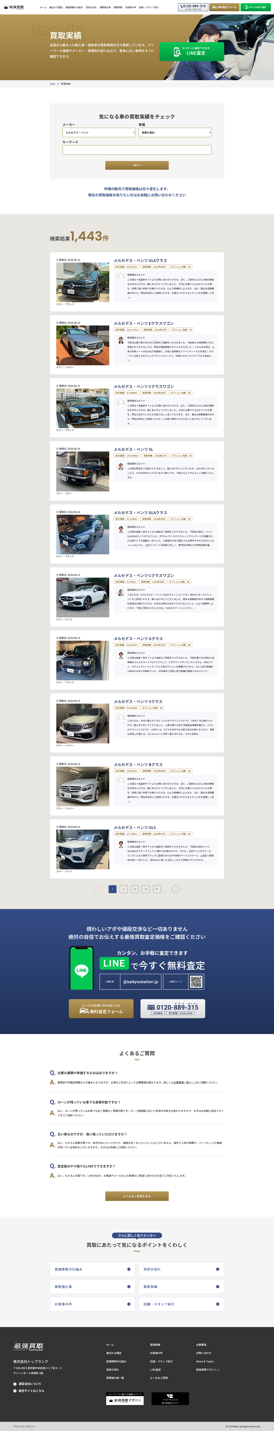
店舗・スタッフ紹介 (161, 1361)
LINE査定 (155, 1369)
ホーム (110, 1344)
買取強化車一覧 (115, 1377)
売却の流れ (112, 1369)
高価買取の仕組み (116, 1361)
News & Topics (205, 1361)
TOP (52, 83)
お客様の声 (156, 1353)
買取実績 (155, 1344)
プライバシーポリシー (24, 1426)
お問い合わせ (203, 1353)
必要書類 (201, 1344)
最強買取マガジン (206, 1369)
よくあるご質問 (159, 1377)
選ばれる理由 (113, 1353)
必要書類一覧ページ (185, 1082)
